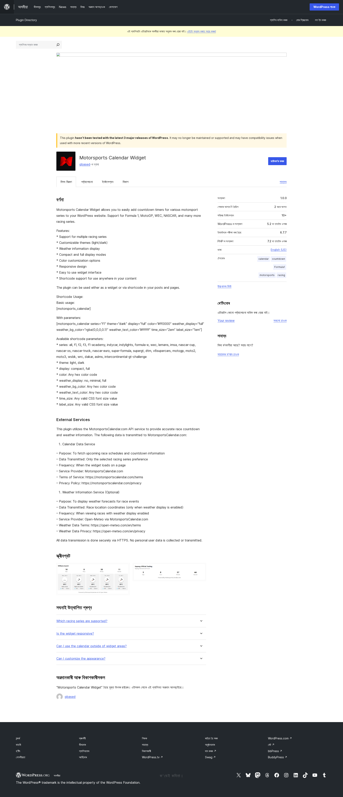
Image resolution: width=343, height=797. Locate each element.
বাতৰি (18, 744)
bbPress (275, 751)
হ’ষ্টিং (18, 751)
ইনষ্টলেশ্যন (107, 182)
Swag (210, 757)
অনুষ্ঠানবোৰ (210, 744)
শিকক (144, 738)
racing (281, 275)
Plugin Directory (26, 20)
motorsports (267, 275)
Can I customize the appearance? (80, 658)
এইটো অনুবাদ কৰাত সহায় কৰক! (201, 31)
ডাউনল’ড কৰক (277, 161)
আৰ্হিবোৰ (83, 757)
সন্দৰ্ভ (18, 738)
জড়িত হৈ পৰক (211, 738)
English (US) (279, 249)
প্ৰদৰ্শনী (82, 738)
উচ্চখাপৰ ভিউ (224, 286)
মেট (271, 744)
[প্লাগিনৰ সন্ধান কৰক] (58, 45)
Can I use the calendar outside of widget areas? (91, 646)
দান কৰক (210, 751)
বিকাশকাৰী (146, 751)
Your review (226, 320)
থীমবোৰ (82, 744)
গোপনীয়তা (20, 757)
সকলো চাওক (280, 320)
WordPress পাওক (324, 7)
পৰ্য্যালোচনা (87, 182)
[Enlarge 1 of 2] (124, 568)
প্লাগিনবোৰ (84, 751)
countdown (278, 258)
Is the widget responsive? (75, 633)
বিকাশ (125, 182)
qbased (84, 164)
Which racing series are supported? (81, 621)
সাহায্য (283, 182)
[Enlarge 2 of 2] (201, 568)
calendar (263, 258)
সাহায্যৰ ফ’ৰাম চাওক (228, 354)
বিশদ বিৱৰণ (66, 182)
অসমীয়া (57, 775)
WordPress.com (280, 738)
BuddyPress (277, 757)
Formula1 (279, 266)
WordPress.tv (152, 757)
